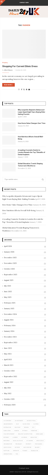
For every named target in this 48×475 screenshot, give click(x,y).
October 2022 (9, 371)
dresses (26, 427)
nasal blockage (18, 440)
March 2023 (8, 365)
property (28, 444)
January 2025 (9, 308)
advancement (19, 420)
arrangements (8, 424)
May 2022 (7, 393)
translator (34, 450)
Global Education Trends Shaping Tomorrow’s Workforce (30, 165)
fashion (16, 430)
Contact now (24, 2)
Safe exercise (27, 447)
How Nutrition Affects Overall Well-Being (30, 138)
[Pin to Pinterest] (26, 89)
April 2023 (8, 359)
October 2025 (9, 269)
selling (37, 447)
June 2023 (8, 348)
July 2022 (7, 388)
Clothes (36, 424)
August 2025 (8, 280)
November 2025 (10, 263)
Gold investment (9, 434)
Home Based (39, 434)
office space (40, 440)
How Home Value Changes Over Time (31, 123)
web (17, 454)
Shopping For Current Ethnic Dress (20, 66)
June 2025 (8, 291)
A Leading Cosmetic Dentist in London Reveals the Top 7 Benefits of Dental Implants (31, 152)
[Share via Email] (29, 89)
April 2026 (8, 246)
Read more (8, 85)
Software (6, 450)
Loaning (15, 437)
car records (26, 424)
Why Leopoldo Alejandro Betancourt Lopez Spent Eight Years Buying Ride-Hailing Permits (31, 112)
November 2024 (10, 314)
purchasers (38, 444)
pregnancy (18, 444)
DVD (33, 427)
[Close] (3, 3)
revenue (17, 447)
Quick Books (7, 447)
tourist (24, 450)
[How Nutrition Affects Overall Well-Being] (9, 140)
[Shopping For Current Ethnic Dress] (24, 44)
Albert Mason (8, 70)
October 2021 (9, 399)
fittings (24, 430)
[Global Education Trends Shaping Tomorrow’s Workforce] (9, 167)
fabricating (7, 430)
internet (6, 437)
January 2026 (9, 252)
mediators (33, 437)
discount (18, 427)
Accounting (7, 420)
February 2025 (9, 303)
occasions (29, 440)
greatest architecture (25, 434)
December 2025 (10, 257)
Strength (16, 450)
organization (7, 444)
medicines (6, 440)
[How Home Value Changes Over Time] (9, 126)
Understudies (7, 454)
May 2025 (7, 297)
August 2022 (8, 382)
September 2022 (10, 376)
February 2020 (9, 405)
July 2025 (7, 286)
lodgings (24, 437)
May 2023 (7, 354)
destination (7, 427)
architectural (31, 420)
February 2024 (9, 325)
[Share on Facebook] (21, 89)
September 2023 (10, 342)
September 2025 (10, 274)
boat (17, 424)
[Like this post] (19, 89)
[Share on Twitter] (24, 89)
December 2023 (10, 337)
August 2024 (8, 320)
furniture (34, 430)
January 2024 (9, 331)
